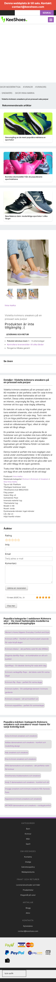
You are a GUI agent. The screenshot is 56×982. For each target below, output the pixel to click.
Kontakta (28, 857)
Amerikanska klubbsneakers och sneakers (22, 776)
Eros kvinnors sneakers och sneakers (20, 759)
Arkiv (28, 913)
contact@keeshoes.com (28, 6)
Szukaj (47, 12)
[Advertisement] (28, 53)
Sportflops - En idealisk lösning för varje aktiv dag (25, 665)
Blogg (28, 908)
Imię (7, 544)
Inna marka (10, 305)
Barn (28, 829)
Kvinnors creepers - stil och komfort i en (21, 699)
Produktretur (28, 890)
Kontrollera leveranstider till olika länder (25, 344)
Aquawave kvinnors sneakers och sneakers (23, 799)
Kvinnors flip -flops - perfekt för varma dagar (23, 682)
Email (8, 554)
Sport (28, 844)
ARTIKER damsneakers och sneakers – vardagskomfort (28, 805)
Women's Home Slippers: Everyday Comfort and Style (27, 632)
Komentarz (10, 563)
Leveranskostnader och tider (28, 885)
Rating (8, 535)
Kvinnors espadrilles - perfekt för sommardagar (24, 705)
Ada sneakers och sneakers (16, 752)
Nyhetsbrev (28, 926)
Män (28, 839)
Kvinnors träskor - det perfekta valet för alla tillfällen (26, 649)
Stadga (28, 862)
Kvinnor (28, 834)
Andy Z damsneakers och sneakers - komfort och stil (27, 782)
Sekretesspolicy (28, 867)
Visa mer (11, 606)
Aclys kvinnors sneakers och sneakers (21, 736)
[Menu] (51, 19)
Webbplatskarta (28, 872)
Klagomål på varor (28, 895)
